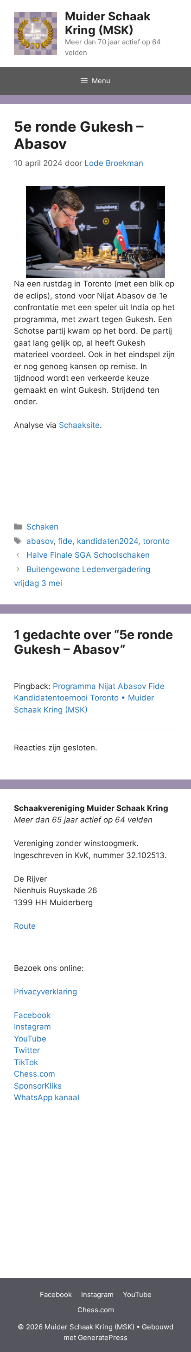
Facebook (32, 1015)
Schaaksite (79, 425)
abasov (39, 541)
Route (25, 926)
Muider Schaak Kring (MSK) (108, 23)
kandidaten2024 (107, 541)
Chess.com (34, 1073)
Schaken (42, 526)
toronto (156, 541)
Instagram (32, 1026)
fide (65, 541)
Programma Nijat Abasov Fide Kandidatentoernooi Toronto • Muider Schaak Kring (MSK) (89, 698)
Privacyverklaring (45, 991)
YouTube (30, 1038)
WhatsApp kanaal (46, 1097)
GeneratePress (102, 1337)
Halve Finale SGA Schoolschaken (88, 555)
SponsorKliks (38, 1085)
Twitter (27, 1050)
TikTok (26, 1062)
